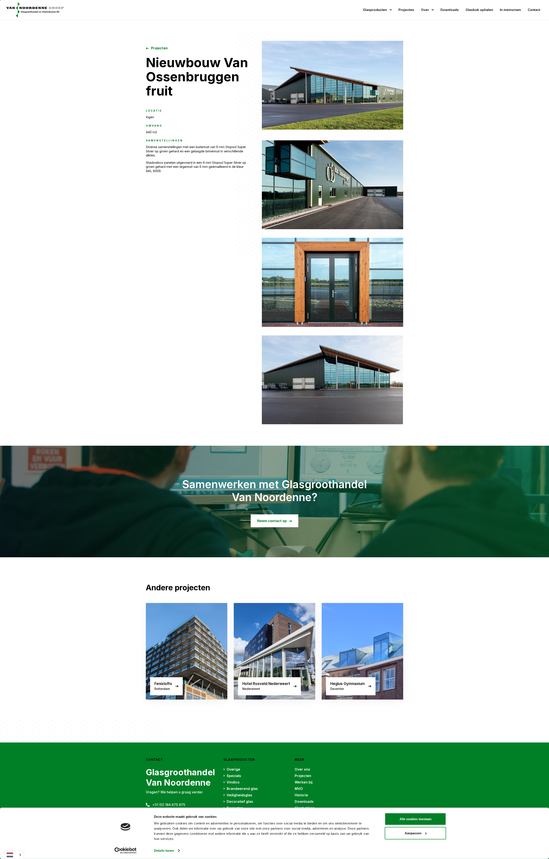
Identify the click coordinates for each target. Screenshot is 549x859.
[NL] (14, 855)
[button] (377, 10)
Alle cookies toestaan (415, 819)
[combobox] (14, 855)
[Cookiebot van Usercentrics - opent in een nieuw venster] (125, 850)
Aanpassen (413, 833)
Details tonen (164, 850)
